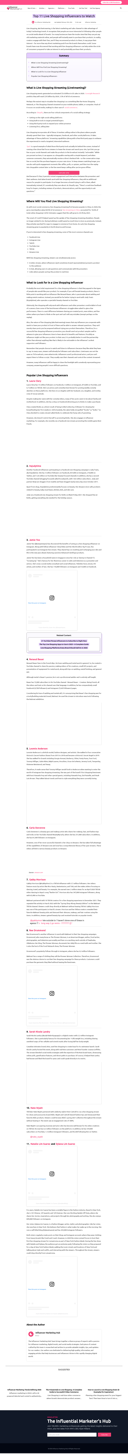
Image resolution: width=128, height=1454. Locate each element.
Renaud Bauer (36, 659)
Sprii (28, 146)
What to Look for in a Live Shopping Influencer (48, 72)
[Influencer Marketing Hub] (6, 6)
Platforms (61, 8)
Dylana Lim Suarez (65, 1143)
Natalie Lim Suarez (40, 1143)
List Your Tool (83, 8)
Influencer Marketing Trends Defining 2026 (24, 1390)
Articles (41, 8)
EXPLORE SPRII (64, 173)
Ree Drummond (37, 930)
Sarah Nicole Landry (39, 1031)
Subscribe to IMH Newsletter (111, 2)
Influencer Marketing (90, 22)
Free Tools (71, 8)
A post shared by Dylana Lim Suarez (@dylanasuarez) (52, 1313)
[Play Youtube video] (64, 724)
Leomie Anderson (38, 748)
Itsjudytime (35, 465)
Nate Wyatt (37, 1107)
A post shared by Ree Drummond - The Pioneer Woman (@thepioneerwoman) (52, 1023)
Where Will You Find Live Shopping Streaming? (49, 67)
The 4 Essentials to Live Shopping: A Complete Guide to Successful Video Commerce (64, 1391)
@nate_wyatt (36, 1136)
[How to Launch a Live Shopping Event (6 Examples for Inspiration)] (99, 1380)
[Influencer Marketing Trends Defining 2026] (20, 1380)
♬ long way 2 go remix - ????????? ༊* (55, 923)
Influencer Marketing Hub (43, 22)
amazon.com (38, 872)
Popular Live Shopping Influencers (44, 76)
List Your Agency (95, 8)
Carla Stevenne (37, 827)
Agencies (51, 8)
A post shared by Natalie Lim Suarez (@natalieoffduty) (52, 1203)
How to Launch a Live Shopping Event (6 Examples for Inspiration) (103, 1391)
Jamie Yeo (34, 539)
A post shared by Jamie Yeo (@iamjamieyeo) (52, 627)
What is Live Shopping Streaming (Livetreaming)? (49, 63)
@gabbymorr (36, 920)
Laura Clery (35, 380)
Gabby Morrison (37, 879)
